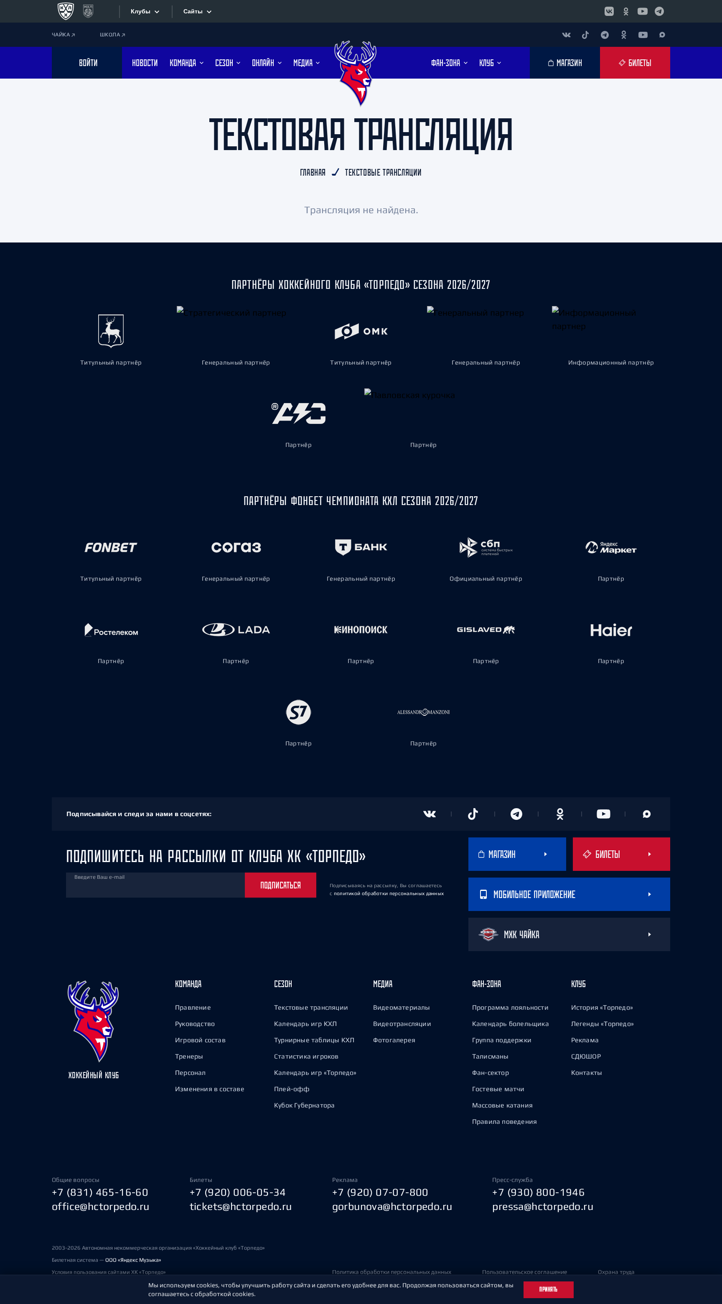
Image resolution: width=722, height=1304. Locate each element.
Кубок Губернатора (304, 1105)
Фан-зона (486, 984)
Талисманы (490, 1056)
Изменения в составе (209, 1088)
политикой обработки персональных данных (389, 893)
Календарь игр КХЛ (305, 1023)
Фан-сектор (490, 1072)
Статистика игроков (306, 1056)
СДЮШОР (586, 1056)
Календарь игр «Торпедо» (315, 1072)
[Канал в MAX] (662, 35)
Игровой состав (200, 1040)
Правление (193, 1007)
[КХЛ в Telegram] (659, 11)
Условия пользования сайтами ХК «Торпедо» (109, 1272)
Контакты (587, 1072)
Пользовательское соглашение (524, 1271)
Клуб (578, 984)
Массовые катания (502, 1105)
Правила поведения (504, 1121)
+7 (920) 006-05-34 (238, 1192)
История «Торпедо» (602, 1007)
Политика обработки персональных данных (391, 1271)
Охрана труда (616, 1271)
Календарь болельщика (510, 1023)
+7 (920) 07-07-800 (380, 1192)
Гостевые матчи (498, 1088)
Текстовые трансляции (311, 1007)
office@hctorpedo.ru (101, 1206)
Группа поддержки (501, 1040)
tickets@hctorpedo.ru (241, 1206)
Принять (548, 1289)
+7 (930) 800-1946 (538, 1192)
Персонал (190, 1072)
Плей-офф (292, 1088)
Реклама (585, 1040)
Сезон (283, 984)
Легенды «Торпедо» (602, 1023)
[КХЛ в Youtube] (642, 11)
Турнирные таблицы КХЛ (314, 1040)
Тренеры (189, 1056)
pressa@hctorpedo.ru (542, 1206)
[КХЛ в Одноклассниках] (626, 11)
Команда (188, 984)
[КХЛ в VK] (609, 11)
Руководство (195, 1023)
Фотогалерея (394, 1040)
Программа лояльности (510, 1007)
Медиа (382, 984)
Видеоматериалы (401, 1007)
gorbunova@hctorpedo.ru (392, 1206)
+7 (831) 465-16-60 (100, 1192)
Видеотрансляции (402, 1023)
